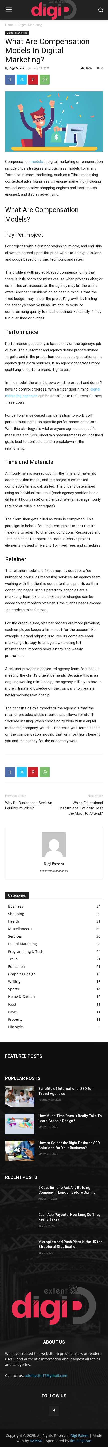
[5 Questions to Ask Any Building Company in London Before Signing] (19, 1195)
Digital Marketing (30, 25)
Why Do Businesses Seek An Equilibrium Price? (28, 805)
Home (9, 25)
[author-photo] (54, 857)
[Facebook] (10, 80)
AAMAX (36, 1440)
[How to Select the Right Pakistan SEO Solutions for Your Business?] (19, 1151)
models (37, 161)
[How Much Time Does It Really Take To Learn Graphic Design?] (19, 1124)
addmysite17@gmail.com (46, 1375)
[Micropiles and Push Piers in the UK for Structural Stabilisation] (19, 1250)
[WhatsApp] (45, 80)
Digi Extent (17, 68)
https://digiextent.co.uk (54, 871)
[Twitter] (22, 80)
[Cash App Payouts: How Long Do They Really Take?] (19, 1222)
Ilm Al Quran (80, 1440)
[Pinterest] (33, 80)
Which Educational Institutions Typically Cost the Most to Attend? (81, 808)
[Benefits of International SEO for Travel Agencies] (19, 1096)
